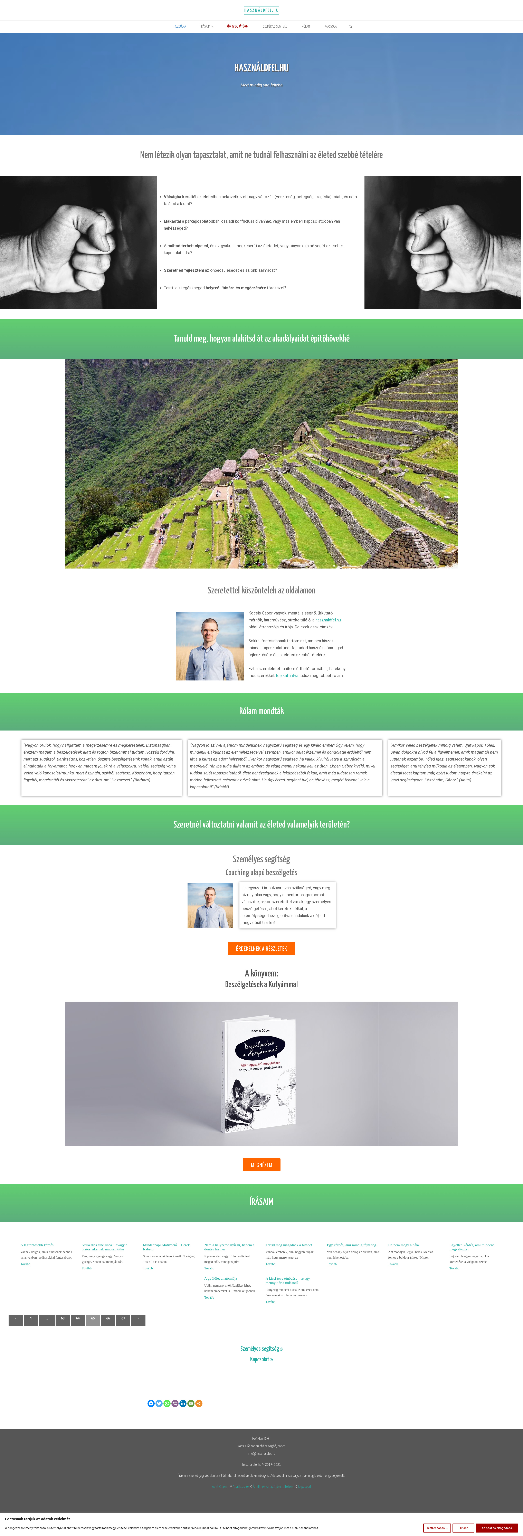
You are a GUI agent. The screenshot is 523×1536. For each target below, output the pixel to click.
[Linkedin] (183, 1403)
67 (123, 1318)
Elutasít (463, 1528)
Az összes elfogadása (497, 1528)
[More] (198, 1403)
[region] (261, 1524)
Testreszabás (436, 1528)
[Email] (190, 1403)
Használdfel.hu (261, 10)
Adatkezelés (241, 1487)
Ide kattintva (287, 675)
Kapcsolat (304, 1487)
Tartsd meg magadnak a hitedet (289, 1245)
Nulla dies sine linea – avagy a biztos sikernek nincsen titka (104, 1247)
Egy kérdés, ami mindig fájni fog (351, 1245)
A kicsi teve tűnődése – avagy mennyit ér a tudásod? (288, 1280)
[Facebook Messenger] (151, 1403)
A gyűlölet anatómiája (220, 1278)
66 (108, 1318)
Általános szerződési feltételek (274, 1487)
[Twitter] (159, 1403)
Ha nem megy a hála (403, 1245)
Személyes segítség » (261, 1349)
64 (78, 1318)
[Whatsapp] (167, 1403)
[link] (350, 27)
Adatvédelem (220, 1487)
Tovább (25, 1264)
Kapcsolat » (261, 1360)
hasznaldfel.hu (328, 620)
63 (63, 1318)
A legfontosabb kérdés (37, 1245)
